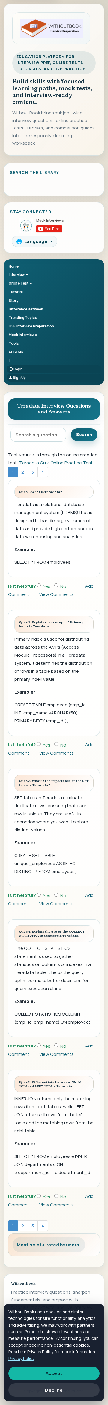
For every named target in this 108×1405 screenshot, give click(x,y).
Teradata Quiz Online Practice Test (56, 463)
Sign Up (19, 377)
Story (14, 300)
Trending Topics (23, 317)
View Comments (56, 594)
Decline (54, 1390)
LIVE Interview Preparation (31, 326)
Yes (46, 586)
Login (17, 369)
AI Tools (16, 352)
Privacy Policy (21, 1358)
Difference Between (26, 309)
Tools (14, 343)
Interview (17, 274)
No (63, 586)
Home (14, 266)
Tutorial (16, 292)
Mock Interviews (23, 334)
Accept (54, 1373)
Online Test (19, 283)
